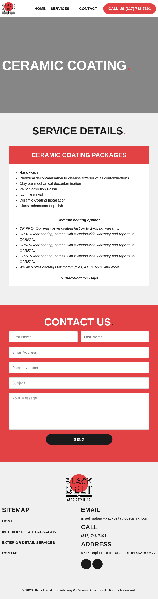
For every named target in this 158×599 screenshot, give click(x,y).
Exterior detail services (28, 543)
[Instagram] (97, 564)
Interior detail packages (29, 532)
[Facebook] (86, 564)
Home (40, 9)
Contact (88, 9)
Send (79, 439)
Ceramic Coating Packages (79, 155)
